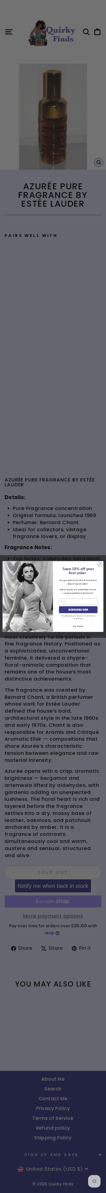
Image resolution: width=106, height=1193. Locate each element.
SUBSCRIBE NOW (78, 609)
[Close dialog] (100, 564)
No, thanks (78, 626)
